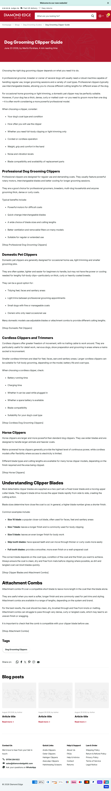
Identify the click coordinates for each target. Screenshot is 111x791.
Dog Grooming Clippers (16, 649)
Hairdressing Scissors (52, 764)
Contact (70, 761)
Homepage (6, 25)
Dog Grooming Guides (32, 25)
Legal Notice (91, 764)
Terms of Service (93, 761)
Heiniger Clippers (50, 757)
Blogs (17, 25)
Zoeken (92, 16)
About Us (71, 750)
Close (108, 3)
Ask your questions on (21, 767)
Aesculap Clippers (51, 761)
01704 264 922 (13, 759)
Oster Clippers (49, 753)
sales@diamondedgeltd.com (19, 763)
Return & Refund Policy (96, 753)
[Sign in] (101, 16)
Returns (70, 764)
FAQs (69, 753)
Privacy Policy (92, 757)
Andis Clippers (49, 750)
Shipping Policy (93, 750)
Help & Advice (73, 757)
